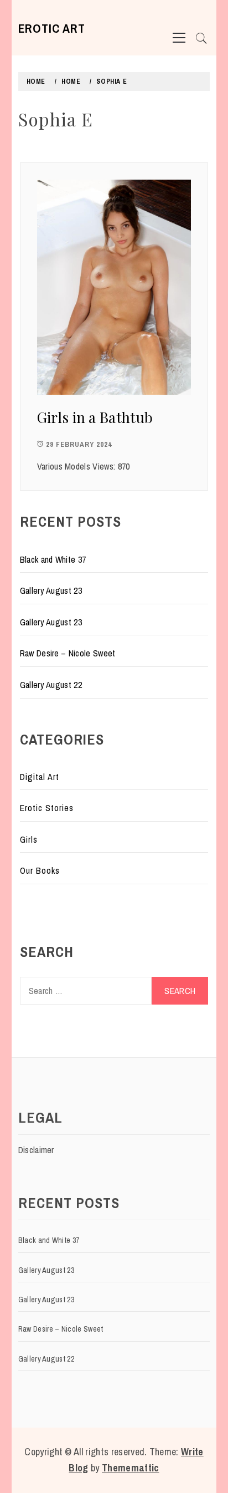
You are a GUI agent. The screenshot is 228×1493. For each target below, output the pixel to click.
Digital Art (39, 777)
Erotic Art (51, 28)
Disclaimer (36, 1150)
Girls (29, 839)
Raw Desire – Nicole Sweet (68, 653)
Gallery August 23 (51, 590)
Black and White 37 (53, 559)
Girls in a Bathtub (95, 417)
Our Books (40, 870)
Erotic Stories (47, 808)
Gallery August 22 (51, 685)
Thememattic (130, 1468)
